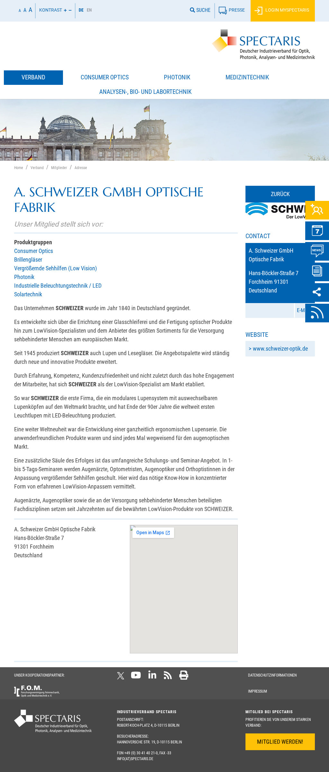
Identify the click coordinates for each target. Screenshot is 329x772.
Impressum (257, 691)
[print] (183, 677)
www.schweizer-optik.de (280, 348)
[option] (89, 10)
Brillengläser (28, 259)
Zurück (280, 194)
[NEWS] (317, 251)
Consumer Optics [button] (105, 77)
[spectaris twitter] (122, 677)
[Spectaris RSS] (168, 677)
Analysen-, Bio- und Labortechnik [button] (145, 91)
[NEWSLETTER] (317, 272)
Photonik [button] (177, 77)
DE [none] (81, 10)
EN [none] (89, 10)
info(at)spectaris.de (135, 759)
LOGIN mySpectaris (286, 10)
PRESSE (237, 10)
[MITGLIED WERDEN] (317, 210)
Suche (202, 10)
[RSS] (317, 313)
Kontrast (50, 10)
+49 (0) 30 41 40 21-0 (141, 753)
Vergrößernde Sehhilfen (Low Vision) (55, 268)
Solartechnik (28, 294)
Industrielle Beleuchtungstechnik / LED (58, 285)
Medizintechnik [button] (247, 77)
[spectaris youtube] (136, 677)
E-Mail (303, 310)
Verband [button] (33, 77)
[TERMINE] (317, 230)
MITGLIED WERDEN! (280, 741)
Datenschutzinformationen (272, 675)
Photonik (24, 277)
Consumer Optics (33, 250)
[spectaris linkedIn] (152, 677)
